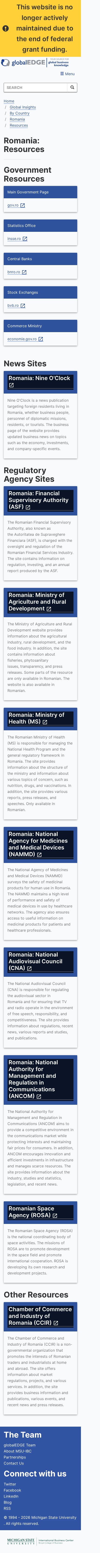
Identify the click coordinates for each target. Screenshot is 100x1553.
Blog (8, 1502)
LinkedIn (11, 1496)
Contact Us (14, 1463)
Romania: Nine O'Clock (41, 381)
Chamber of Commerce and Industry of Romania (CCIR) (40, 1316)
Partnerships (15, 1457)
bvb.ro (16, 305)
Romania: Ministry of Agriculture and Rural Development (37, 602)
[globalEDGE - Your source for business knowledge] (35, 62)
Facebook (12, 1490)
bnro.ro (17, 272)
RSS (7, 1508)
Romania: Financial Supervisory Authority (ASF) (39, 500)
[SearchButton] (72, 87)
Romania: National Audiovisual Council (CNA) (35, 961)
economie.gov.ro (25, 339)
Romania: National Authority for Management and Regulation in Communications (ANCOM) (33, 1079)
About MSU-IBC (18, 1451)
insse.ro (17, 238)
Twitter (10, 1484)
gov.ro (16, 205)
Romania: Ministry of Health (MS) (36, 718)
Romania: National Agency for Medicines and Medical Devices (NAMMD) (38, 844)
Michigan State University (54, 1517)
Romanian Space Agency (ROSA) (33, 1212)
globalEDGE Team (20, 1445)
